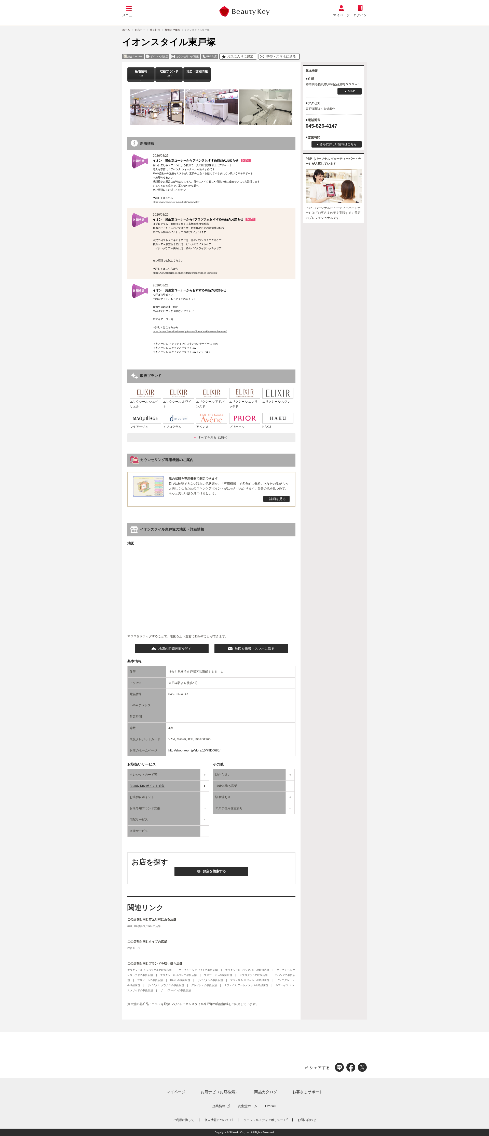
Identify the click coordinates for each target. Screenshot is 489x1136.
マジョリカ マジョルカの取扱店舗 (250, 980)
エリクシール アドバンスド (210, 404)
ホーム (126, 30)
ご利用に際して (183, 1120)
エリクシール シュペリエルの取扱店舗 (149, 970)
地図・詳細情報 (197, 71)
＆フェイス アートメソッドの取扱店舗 (246, 985)
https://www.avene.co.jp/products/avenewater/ (176, 202)
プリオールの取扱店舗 (150, 980)
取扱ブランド (169, 73)
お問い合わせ (307, 1120)
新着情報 (141, 73)
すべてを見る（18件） (213, 437)
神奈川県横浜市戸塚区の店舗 (143, 926)
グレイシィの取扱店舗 (204, 985)
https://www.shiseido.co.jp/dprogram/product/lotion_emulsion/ (185, 272)
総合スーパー (135, 948)
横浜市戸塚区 (172, 30)
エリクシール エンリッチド (243, 404)
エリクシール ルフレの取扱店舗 (178, 975)
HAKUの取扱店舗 (180, 980)
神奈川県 (155, 30)
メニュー (128, 15)
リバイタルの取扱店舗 (210, 980)
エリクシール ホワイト (177, 404)
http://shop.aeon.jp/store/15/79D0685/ (194, 750)
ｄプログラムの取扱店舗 (253, 975)
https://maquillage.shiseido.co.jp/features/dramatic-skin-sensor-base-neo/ (190, 331)
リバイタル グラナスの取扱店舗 (166, 985)
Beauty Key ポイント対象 (147, 786)
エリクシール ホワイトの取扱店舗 (199, 970)
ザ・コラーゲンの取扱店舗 (175, 990)
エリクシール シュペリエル (144, 404)
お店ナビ (140, 30)
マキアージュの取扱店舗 (218, 975)
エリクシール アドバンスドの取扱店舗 (247, 970)
